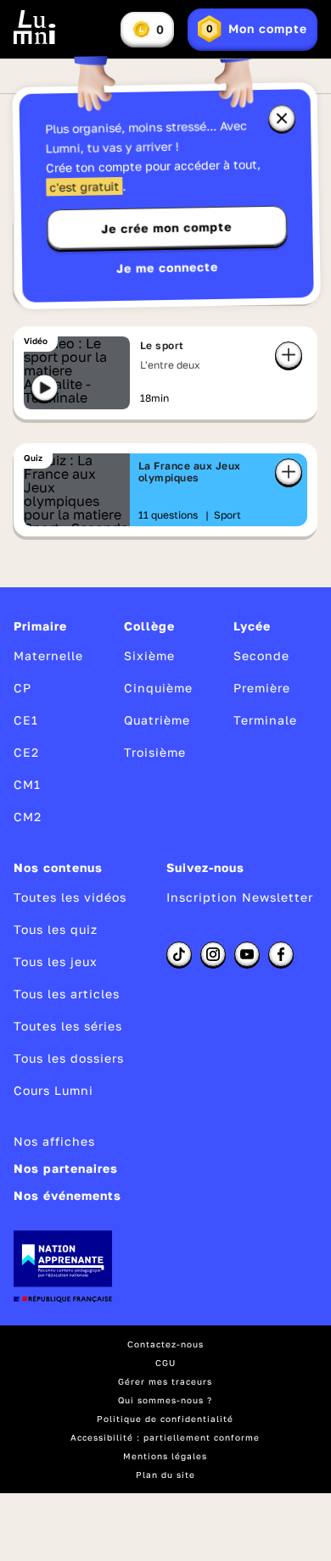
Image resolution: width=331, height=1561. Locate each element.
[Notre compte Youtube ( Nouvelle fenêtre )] (247, 954)
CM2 (28, 816)
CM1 (27, 784)
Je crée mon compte (166, 227)
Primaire (40, 626)
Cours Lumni (53, 1090)
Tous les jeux (56, 961)
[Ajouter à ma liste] (288, 355)
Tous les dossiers (69, 1058)
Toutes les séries (68, 1026)
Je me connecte (167, 267)
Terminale (265, 720)
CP (22, 688)
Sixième (149, 655)
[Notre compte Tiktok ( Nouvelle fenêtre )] (179, 954)
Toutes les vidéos (70, 897)
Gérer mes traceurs (165, 1381)
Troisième (155, 752)
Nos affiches (54, 1141)
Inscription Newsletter (239, 897)
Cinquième (158, 688)
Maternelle (48, 655)
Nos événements (67, 1195)
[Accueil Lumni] (35, 27)
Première (261, 688)
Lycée (252, 626)
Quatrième (157, 720)
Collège (149, 626)
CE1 (26, 720)
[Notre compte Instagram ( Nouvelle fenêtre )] (213, 954)
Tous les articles (67, 993)
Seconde (261, 655)
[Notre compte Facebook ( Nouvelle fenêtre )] (281, 954)
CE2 (26, 752)
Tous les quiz (56, 929)
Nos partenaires (66, 1168)
